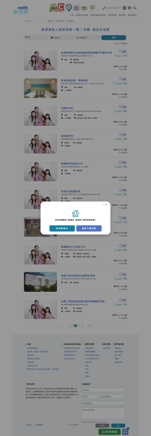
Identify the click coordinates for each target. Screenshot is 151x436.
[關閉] (106, 204)
